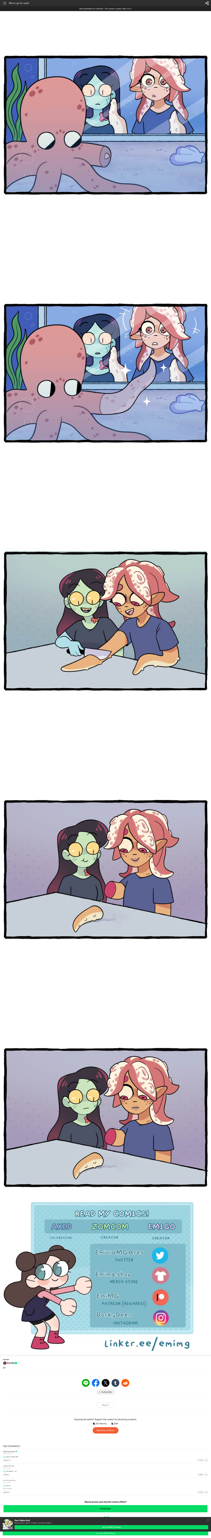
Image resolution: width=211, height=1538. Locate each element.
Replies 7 (6, 1474)
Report (105, 1405)
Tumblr (115, 1383)
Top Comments (11, 1446)
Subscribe (106, 1392)
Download (105, 1508)
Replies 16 (7, 1460)
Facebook (96, 1383)
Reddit (125, 1383)
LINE (86, 1383)
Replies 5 (6, 1492)
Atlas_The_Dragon (9, 1451)
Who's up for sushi (19, 3)
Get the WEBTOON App (111, 1527)
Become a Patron (105, 1430)
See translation (7, 1488)
